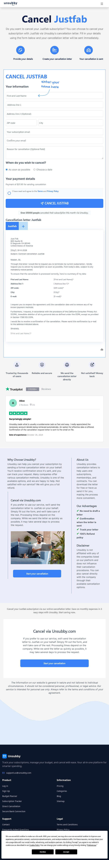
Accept (66, 852)
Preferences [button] (91, 845)
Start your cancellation (37, 573)
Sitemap (61, 801)
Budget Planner (9, 796)
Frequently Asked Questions (15, 829)
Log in (5, 786)
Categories (62, 791)
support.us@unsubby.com (18, 772)
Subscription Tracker (12, 801)
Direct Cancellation (11, 806)
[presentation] (54, 140)
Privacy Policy (63, 829)
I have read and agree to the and (35, 191)
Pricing (60, 786)
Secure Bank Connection (13, 811)
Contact (6, 824)
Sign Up (6, 791)
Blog (59, 796)
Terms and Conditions (67, 824)
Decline (43, 852)
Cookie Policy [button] (34, 845)
